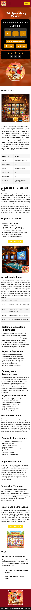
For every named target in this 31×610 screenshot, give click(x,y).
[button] (10, 3)
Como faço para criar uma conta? (15, 556)
